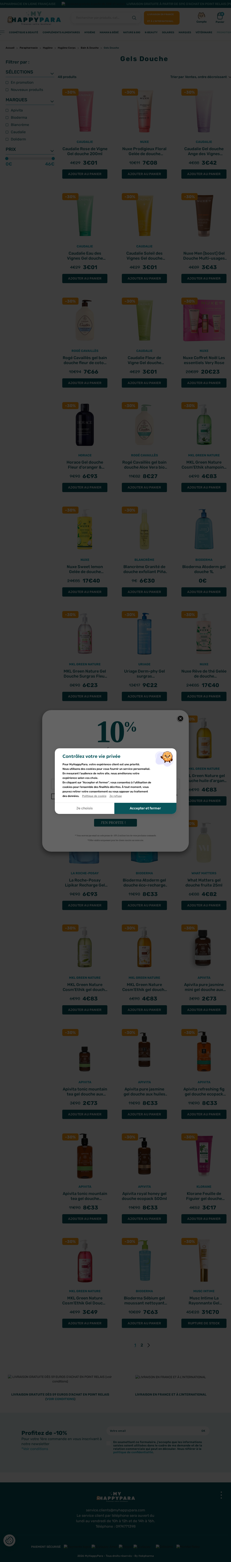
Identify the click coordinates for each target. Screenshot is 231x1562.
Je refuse (115, 796)
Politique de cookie (94, 796)
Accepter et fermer (145, 808)
